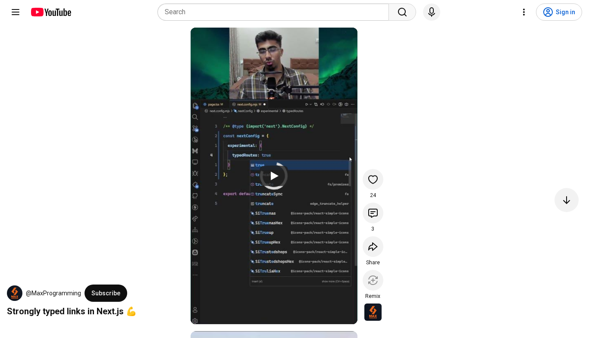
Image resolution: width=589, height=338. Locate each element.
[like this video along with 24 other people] (373, 179)
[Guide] (15, 12)
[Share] (373, 246)
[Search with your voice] (431, 12)
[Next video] (567, 200)
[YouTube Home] (50, 12)
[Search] (402, 12)
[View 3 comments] (373, 213)
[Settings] (524, 12)
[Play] (273, 176)
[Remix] (373, 280)
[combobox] (276, 12)
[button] (14, 293)
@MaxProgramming (53, 293)
